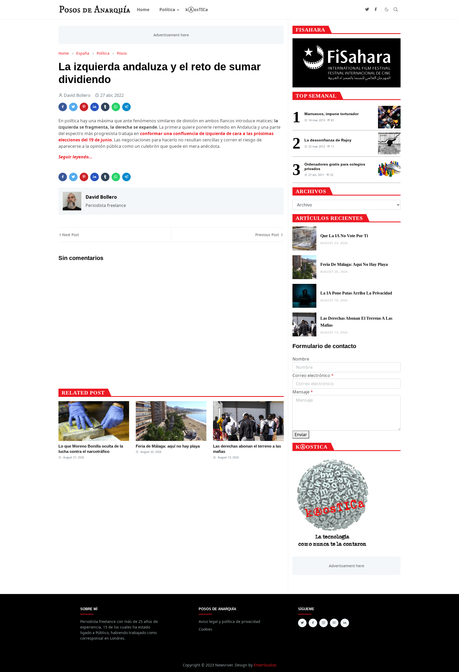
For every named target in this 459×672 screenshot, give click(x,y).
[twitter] (367, 9)
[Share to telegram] (126, 107)
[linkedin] (345, 623)
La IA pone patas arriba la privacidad (356, 293)
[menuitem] (143, 9)
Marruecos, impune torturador (331, 114)
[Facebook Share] (62, 107)
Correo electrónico (313, 375)
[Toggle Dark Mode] (386, 9)
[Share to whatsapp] (116, 107)
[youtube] (334, 623)
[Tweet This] (73, 107)
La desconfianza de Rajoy (327, 140)
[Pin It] (84, 107)
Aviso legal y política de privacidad (229, 621)
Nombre (300, 359)
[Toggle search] (396, 9)
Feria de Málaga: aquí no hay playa (168, 446)
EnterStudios (265, 664)
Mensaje (302, 392)
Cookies (205, 629)
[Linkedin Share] (94, 107)
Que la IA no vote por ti (344, 235)
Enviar (301, 434)
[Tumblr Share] (105, 107)
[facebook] (375, 9)
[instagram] (323, 623)
